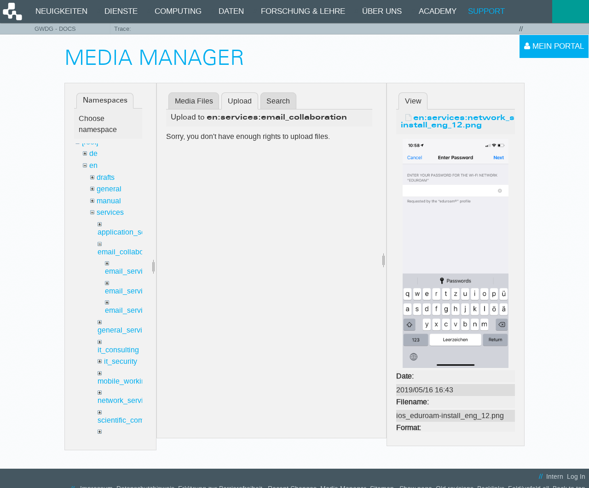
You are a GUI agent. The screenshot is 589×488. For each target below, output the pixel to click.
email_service (127, 271)
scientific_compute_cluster (141, 420)
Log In (576, 476)
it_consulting (118, 350)
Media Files (194, 101)
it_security (120, 361)
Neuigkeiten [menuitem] (61, 11)
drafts (106, 177)
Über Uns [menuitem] (382, 11)
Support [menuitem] (486, 11)
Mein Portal (557, 46)
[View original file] (455, 253)
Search (278, 101)
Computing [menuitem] (178, 11)
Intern (554, 476)
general (109, 189)
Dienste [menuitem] (121, 11)
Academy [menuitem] (437, 11)
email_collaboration (130, 252)
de (93, 153)
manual (109, 201)
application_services (131, 232)
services (110, 212)
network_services (126, 400)
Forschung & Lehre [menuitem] (303, 11)
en (93, 165)
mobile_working (124, 381)
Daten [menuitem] (231, 11)
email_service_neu (136, 291)
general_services (126, 330)
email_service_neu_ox (142, 310)
